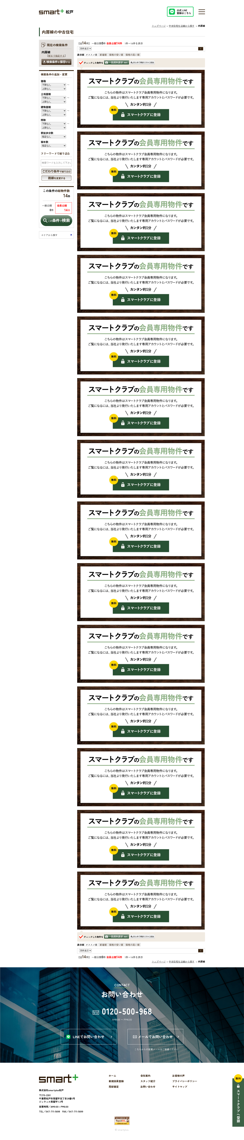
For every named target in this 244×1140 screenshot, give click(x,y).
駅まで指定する (56, 55)
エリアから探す (49, 235)
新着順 (103, 54)
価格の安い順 (116, 54)
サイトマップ (179, 1086)
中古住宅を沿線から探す (181, 25)
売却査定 (114, 1086)
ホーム (112, 1075)
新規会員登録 (116, 1081)
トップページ (159, 25)
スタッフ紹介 (147, 1081)
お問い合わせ (147, 1086)
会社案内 (145, 1075)
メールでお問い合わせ (155, 1036)
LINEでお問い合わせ (88, 1036)
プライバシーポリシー (184, 1081)
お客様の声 (178, 1075)
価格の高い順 (133, 54)
